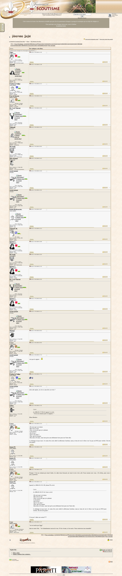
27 (60, 44)
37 (76, 44)
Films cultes (16, 553)
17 (44, 44)
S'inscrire (45, 14)
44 (16, 45)
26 (58, 44)
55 (34, 45)
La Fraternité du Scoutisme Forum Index (17, 41)
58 (38, 45)
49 (24, 45)
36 (75, 44)
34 (71, 44)
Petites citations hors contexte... (22, 554)
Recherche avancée (82, 18)
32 (68, 44)
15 (41, 44)
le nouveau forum (61, 26)
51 (27, 45)
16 (42, 44)
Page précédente (49, 535)
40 (81, 44)
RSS (111, 561)
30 (65, 44)
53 (30, 45)
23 (54, 44)
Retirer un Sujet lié (108, 551)
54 (32, 45)
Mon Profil (50, 14)
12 (36, 44)
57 (37, 45)
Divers (28, 41)
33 (70, 44)
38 (78, 44)
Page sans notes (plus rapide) (106, 39)
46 (19, 45)
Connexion (58, 15)
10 (33, 44)
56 (35, 45)
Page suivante (51, 45)
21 (50, 44)
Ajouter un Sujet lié (107, 550)
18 (46, 44)
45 (17, 45)
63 (46, 45)
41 (11, 45)
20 (49, 44)
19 (47, 44)
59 (40, 45)
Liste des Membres (47, 15)
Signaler (111, 539)
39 (80, 44)
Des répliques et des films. (36, 41)
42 (12, 45)
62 (45, 45)
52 (29, 45)
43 (14, 45)
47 (21, 45)
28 (62, 44)
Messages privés (57, 14)
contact (64, 574)
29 (63, 44)
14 (39, 44)
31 (67, 44)
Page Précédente (19, 44)
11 (34, 44)
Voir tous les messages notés (91, 39)
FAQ (53, 15)
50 (25, 45)
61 (43, 45)
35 (73, 44)
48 (22, 45)
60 (42, 45)
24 (55, 44)
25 (57, 44)
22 (52, 44)
